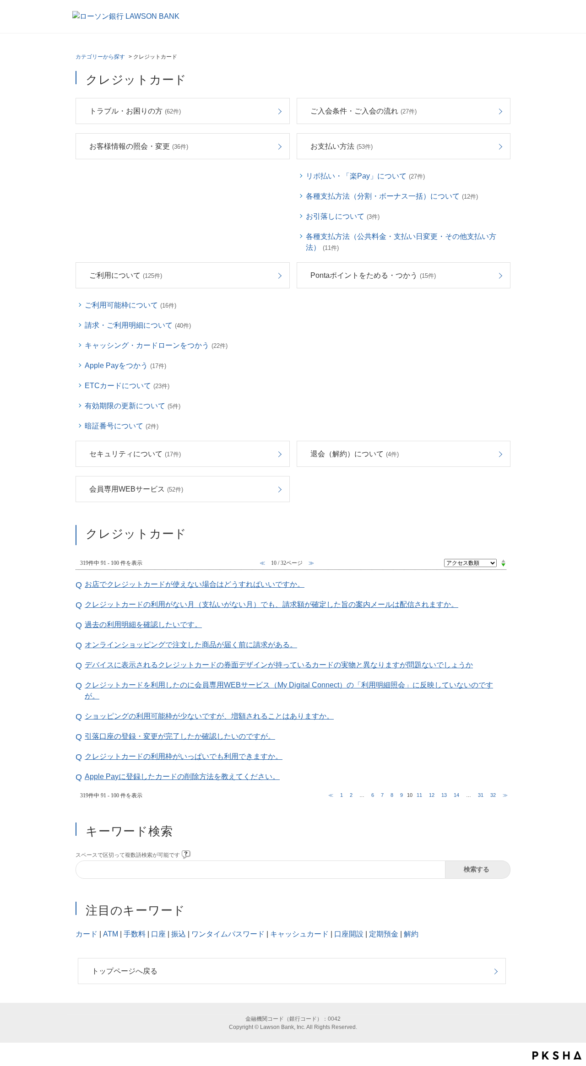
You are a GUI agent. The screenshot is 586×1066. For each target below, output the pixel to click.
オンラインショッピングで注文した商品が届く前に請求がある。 (191, 645)
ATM (110, 934)
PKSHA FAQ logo (556, 1055)
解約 (411, 934)
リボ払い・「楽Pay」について (365, 176)
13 (444, 795)
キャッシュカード (299, 934)
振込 (178, 934)
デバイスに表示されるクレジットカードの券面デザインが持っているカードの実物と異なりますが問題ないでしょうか (279, 665)
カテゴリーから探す (100, 57)
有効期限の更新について (132, 406)
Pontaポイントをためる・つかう (373, 275)
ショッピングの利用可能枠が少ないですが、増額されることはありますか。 (209, 716)
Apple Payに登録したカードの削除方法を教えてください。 (182, 776)
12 (431, 795)
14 (456, 795)
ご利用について (125, 275)
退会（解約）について (354, 454)
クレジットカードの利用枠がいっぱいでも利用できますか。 (183, 756)
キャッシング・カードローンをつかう (156, 345)
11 (419, 795)
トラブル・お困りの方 (135, 111)
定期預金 (383, 934)
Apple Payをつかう (125, 365)
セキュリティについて (135, 454)
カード (87, 934)
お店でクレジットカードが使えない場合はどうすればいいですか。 (194, 584)
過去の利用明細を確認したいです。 (143, 624)
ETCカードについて (127, 386)
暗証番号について (121, 426)
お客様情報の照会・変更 (138, 146)
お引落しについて (343, 216)
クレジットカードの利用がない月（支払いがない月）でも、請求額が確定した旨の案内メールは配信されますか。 (271, 604)
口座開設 (349, 934)
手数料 (135, 934)
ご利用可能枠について (130, 305)
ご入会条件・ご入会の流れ (363, 111)
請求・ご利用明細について (138, 325)
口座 (158, 934)
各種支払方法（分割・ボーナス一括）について (392, 196)
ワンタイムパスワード (228, 934)
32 (493, 795)
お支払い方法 (341, 146)
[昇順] (503, 561)
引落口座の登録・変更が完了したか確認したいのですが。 (180, 736)
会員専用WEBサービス (136, 489)
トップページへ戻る (124, 971)
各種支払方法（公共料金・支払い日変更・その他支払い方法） (401, 242)
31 (480, 795)
